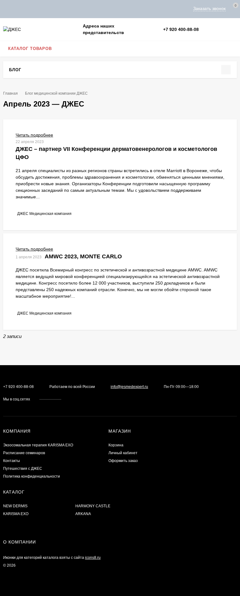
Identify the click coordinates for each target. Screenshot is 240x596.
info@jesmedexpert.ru (129, 387)
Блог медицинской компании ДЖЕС (56, 93)
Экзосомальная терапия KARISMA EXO (38, 445)
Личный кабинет (123, 453)
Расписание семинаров (24, 453)
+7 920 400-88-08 (181, 29)
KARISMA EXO (15, 514)
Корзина (115, 445)
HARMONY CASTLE (92, 506)
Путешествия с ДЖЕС (22, 468)
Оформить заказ (123, 461)
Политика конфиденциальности (31, 476)
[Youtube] (220, 29)
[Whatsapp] (205, 29)
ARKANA (83, 514)
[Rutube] (228, 29)
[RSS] (25, 69)
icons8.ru (93, 557)
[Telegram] (213, 29)
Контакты (11, 461)
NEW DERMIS (15, 506)
